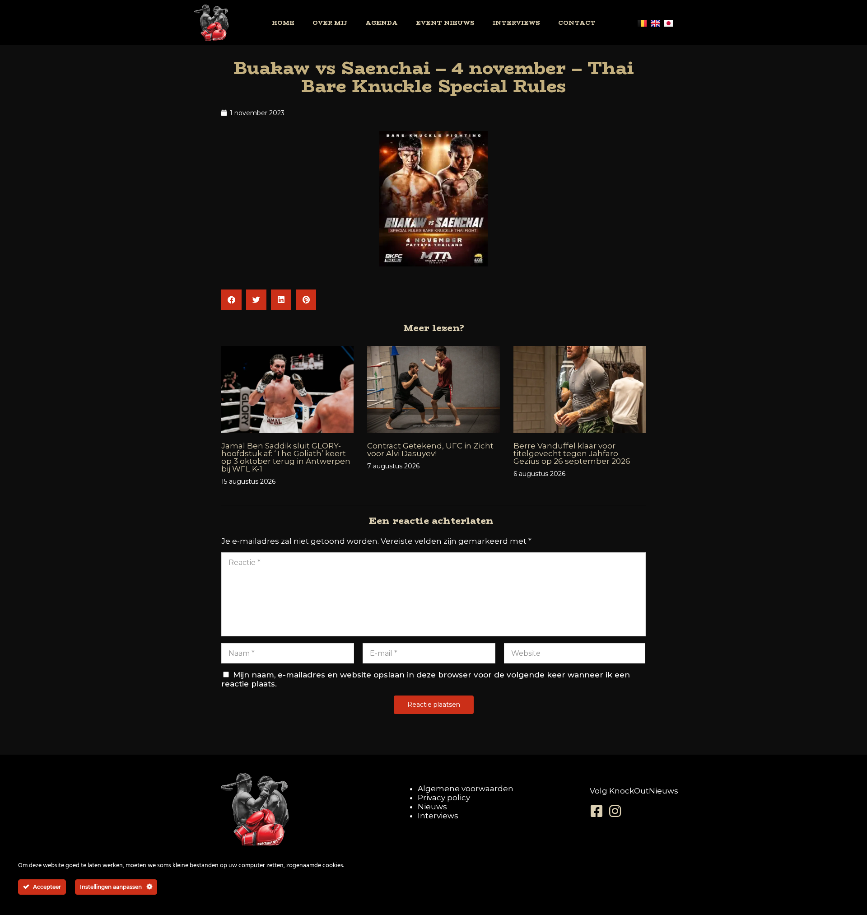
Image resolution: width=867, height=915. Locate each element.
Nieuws (432, 806)
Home (283, 22)
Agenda (381, 22)
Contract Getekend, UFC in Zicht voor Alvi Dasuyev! (430, 449)
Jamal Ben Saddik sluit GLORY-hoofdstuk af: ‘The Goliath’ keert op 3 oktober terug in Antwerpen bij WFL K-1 (285, 457)
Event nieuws (445, 22)
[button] (231, 299)
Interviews (516, 22)
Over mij (329, 22)
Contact (577, 22)
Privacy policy (444, 797)
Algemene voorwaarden (465, 788)
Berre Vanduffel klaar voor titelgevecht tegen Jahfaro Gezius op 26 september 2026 (571, 453)
